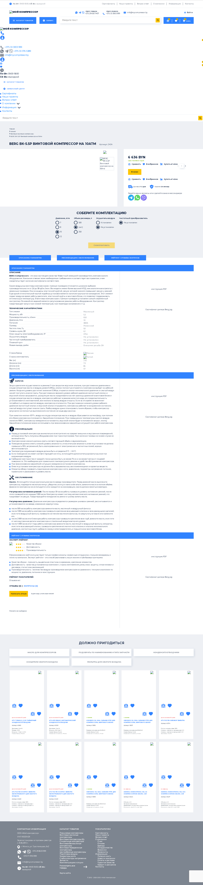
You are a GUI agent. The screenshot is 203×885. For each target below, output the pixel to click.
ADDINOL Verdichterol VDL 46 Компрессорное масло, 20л (135, 793)
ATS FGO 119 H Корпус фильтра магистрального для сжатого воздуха (61, 794)
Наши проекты (126, 4)
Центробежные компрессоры (73, 852)
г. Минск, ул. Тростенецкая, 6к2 (35, 846)
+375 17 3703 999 (30, 856)
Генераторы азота (68, 856)
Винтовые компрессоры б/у (72, 839)
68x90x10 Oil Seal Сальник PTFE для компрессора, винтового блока (138, 721)
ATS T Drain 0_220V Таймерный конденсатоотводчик (24, 721)
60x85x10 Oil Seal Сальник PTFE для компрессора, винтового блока (100, 721)
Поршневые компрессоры (71, 833)
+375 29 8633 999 (39, 851)
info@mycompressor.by (32, 862)
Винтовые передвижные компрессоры (71, 849)
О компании (159, 4)
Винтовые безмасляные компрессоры (70, 845)
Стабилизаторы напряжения (73, 858)
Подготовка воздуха (69, 854)
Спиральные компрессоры (72, 841)
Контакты (189, 4)
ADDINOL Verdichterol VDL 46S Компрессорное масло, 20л (173, 793)
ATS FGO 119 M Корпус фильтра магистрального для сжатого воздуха (24, 794)
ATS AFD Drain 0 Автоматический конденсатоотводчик (62, 721)
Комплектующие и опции (71, 863)
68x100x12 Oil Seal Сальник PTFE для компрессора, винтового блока (101, 793)
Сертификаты (108, 4)
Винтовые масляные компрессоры (69, 836)
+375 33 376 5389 (22, 51)
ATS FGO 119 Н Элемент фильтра (173, 720)
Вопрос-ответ (143, 4)
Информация (175, 4)
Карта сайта (65, 873)
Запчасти (64, 860)
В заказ (134, 172)
